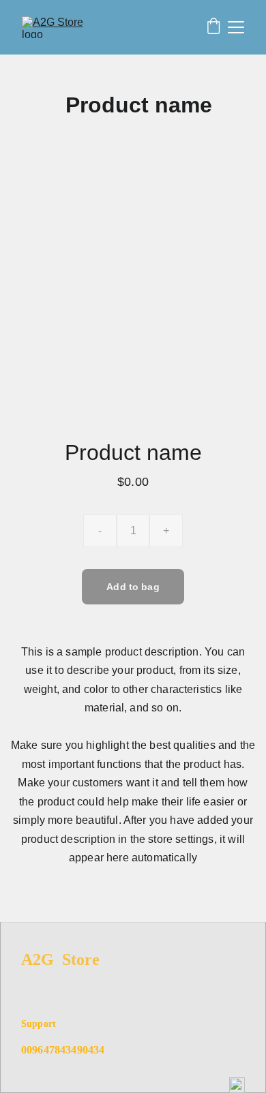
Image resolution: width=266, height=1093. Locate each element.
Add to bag (132, 586)
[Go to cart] (213, 27)
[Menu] (236, 27)
